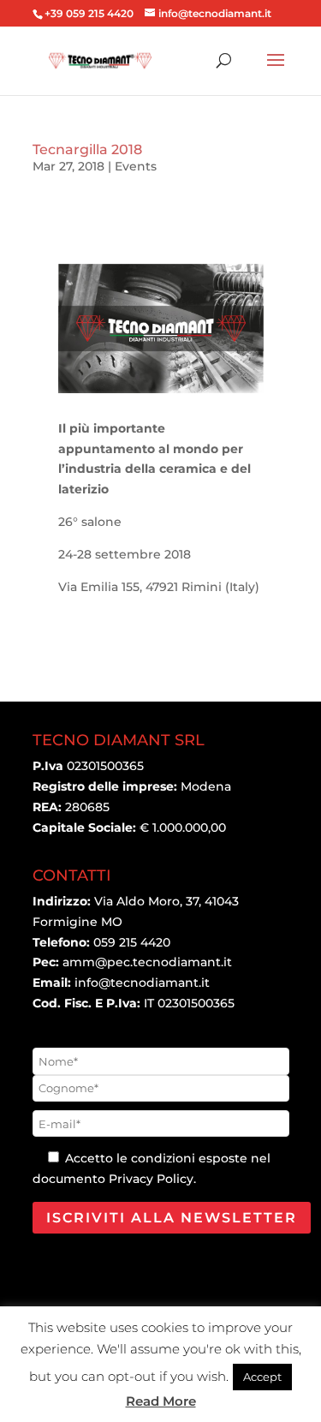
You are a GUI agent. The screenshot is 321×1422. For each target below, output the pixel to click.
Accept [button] (262, 1376)
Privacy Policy (151, 1178)
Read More (161, 1401)
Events (136, 166)
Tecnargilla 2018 (87, 149)
